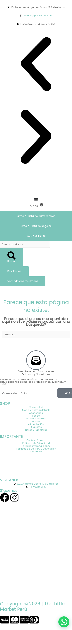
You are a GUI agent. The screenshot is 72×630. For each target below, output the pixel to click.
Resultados (14, 271)
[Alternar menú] (36, 199)
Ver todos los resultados (22, 281)
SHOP (5, 403)
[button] (36, 64)
